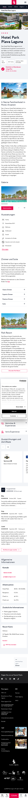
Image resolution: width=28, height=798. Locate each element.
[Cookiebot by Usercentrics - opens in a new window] (19, 381)
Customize (13, 416)
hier (8, 282)
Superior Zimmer (7, 294)
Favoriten (21, 796)
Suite (4, 304)
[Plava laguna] (14, 762)
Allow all (14, 411)
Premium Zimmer (7, 299)
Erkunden (2, 796)
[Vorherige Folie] (18, 207)
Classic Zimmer (7, 290)
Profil (26, 796)
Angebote (7, 796)
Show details (19, 406)
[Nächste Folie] (24, 207)
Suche (15, 796)
